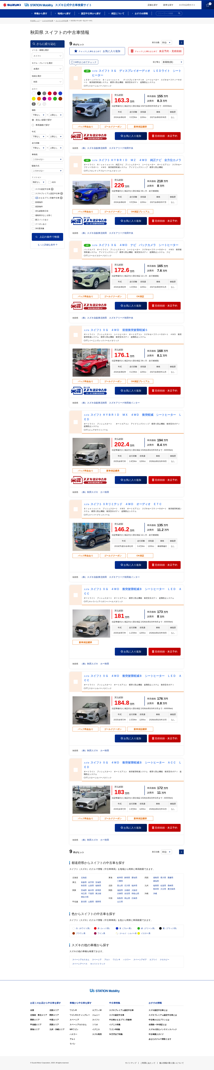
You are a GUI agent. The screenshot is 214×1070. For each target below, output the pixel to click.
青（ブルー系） (126, 928)
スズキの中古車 (47, 21)
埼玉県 (84, 893)
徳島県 (156, 878)
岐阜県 (120, 878)
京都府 (127, 890)
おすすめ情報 (141, 13)
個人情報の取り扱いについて (171, 1063)
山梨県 (91, 902)
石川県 (127, 885)
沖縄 (155, 893)
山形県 (91, 885)
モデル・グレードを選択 (42, 63)
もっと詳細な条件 (46, 244)
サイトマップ (130, 1063)
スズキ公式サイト (187, 5)
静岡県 (127, 878)
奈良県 (127, 893)
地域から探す (64, 13)
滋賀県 (120, 890)
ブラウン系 (80, 933)
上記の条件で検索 (49, 236)
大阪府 (134, 890)
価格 (34, 110)
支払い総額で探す (44, 120)
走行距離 (35, 143)
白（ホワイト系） (83, 928)
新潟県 (84, 902)
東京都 (98, 893)
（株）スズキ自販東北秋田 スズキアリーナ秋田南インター (110, 402)
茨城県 (84, 890)
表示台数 (155, 42)
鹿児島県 (171, 889)
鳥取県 (120, 898)
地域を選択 (36, 76)
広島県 (134, 898)
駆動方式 (35, 166)
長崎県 (170, 885)
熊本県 (156, 889)
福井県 (134, 885)
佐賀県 (163, 885)
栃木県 (91, 890)
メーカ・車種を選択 (40, 50)
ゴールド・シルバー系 (128, 933)
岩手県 (91, 882)
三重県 (120, 881)
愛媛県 (170, 878)
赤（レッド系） (104, 928)
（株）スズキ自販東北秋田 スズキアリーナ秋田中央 (107, 148)
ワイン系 (101, 933)
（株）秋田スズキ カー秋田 (95, 492)
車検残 (34, 154)
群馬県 (98, 890)
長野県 (98, 902)
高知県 (156, 881)
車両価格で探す (43, 125)
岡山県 (127, 898)
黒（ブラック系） (170, 928)
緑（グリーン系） (148, 928)
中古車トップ (35, 21)
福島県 (98, 885)
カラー (34, 89)
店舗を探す (153, 5)
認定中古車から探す (91, 13)
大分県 (163, 889)
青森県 (84, 882)
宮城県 (98, 882)
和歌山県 (135, 893)
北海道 (84, 878)
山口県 (120, 902)
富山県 (120, 885)
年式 (34, 132)
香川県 (163, 878)
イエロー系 (145, 933)
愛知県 (134, 878)
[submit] (179, 13)
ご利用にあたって (147, 1063)
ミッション (36, 177)
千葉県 (91, 893)
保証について (117, 13)
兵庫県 (120, 893)
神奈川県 (85, 897)
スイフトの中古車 (62, 21)
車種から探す (40, 13)
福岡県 (156, 885)
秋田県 (84, 885)
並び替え (156, 62)
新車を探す (168, 5)
